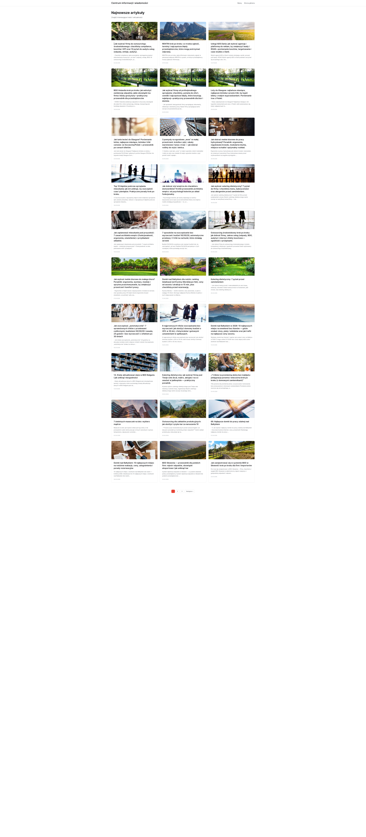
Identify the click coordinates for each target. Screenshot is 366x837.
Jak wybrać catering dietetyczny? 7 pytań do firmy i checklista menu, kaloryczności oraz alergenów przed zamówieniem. (230, 189)
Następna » (189, 491)
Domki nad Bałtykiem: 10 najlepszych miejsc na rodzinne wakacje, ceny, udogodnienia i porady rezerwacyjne (134, 465)
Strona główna (249, 3)
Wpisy (239, 3)
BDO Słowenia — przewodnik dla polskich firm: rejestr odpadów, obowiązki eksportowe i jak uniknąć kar (181, 465)
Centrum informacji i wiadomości (129, 3)
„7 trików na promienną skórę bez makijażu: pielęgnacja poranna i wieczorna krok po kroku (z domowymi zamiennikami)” (231, 377)
